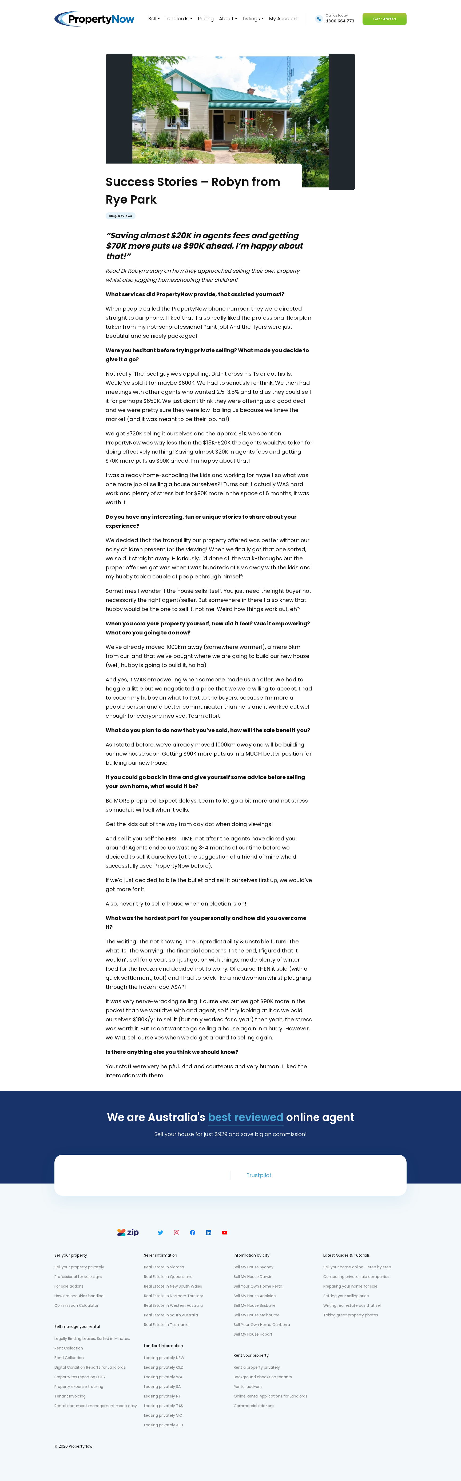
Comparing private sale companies (356, 1276)
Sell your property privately (79, 1267)
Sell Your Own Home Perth (258, 1286)
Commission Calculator (76, 1305)
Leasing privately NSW (164, 1357)
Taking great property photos (350, 1315)
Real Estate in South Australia (171, 1315)
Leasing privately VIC (163, 1415)
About (226, 18)
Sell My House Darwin (253, 1276)
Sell (152, 18)
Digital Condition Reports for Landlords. (90, 1367)
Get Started (384, 19)
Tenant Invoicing (70, 1396)
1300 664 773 (340, 20)
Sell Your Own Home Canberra (262, 1324)
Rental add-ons (248, 1386)
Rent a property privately (257, 1367)
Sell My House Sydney (253, 1267)
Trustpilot (259, 1175)
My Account (283, 18)
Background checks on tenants (263, 1377)
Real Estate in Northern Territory (173, 1296)
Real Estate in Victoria (164, 1267)
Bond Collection (69, 1357)
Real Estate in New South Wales (173, 1286)
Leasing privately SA (162, 1386)
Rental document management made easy (95, 1405)
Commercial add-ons (254, 1405)
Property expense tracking (78, 1386)
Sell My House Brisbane (255, 1305)
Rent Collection (68, 1348)
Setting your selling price (346, 1296)
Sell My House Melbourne (257, 1315)
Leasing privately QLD (164, 1367)
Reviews (125, 216)
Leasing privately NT (162, 1396)
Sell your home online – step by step (357, 1267)
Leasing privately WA (163, 1377)
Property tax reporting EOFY (80, 1377)
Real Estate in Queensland (168, 1276)
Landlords (177, 18)
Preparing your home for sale (350, 1286)
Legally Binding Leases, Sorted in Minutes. (92, 1338)
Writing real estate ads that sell (352, 1305)
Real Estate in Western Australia (173, 1305)
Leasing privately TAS (163, 1405)
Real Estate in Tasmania (166, 1324)
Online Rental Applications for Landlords (270, 1396)
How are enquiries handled (79, 1296)
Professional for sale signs (78, 1276)
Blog (112, 216)
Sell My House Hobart (253, 1334)
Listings (251, 18)
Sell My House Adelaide (255, 1296)
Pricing (206, 18)
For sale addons (69, 1286)
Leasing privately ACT (164, 1425)
